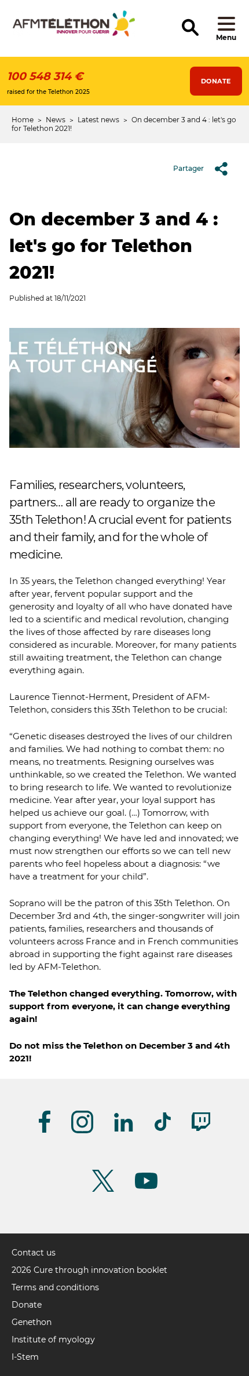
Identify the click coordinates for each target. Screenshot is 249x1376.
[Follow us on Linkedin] (124, 1129)
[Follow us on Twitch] (201, 1129)
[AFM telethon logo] (74, 34)
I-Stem (25, 1357)
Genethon (32, 1322)
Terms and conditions (55, 1287)
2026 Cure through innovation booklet (89, 1270)
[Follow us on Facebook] (44, 1130)
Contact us (34, 1252)
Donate (216, 81)
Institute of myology (53, 1339)
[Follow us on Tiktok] (163, 1129)
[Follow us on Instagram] (82, 1131)
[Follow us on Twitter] (103, 1189)
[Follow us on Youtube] (146, 1187)
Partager (188, 168)
